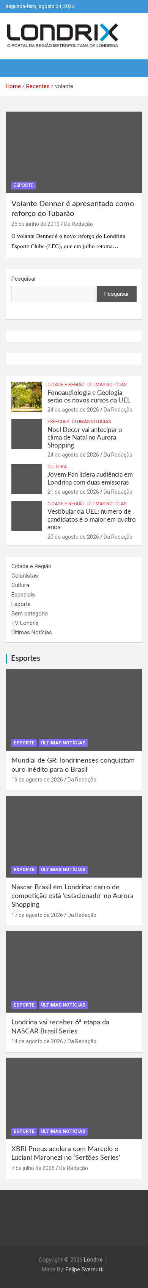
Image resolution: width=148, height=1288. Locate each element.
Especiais (58, 421)
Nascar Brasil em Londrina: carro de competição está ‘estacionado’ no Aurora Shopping (72, 896)
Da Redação (78, 224)
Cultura (57, 466)
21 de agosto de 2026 (73, 492)
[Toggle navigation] (15, 68)
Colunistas (24, 575)
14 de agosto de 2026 (37, 1041)
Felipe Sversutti (85, 1269)
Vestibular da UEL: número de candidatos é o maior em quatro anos (91, 519)
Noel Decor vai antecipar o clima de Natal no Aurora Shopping (84, 438)
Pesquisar (23, 278)
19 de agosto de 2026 (37, 780)
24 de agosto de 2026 (73, 410)
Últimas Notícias (106, 384)
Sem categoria (29, 613)
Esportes (25, 658)
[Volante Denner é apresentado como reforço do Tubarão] (74, 153)
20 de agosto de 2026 (73, 537)
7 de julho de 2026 (33, 1168)
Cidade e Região (66, 384)
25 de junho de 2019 (35, 224)
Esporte (23, 185)
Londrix (93, 1259)
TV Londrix (24, 623)
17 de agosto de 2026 (37, 915)
